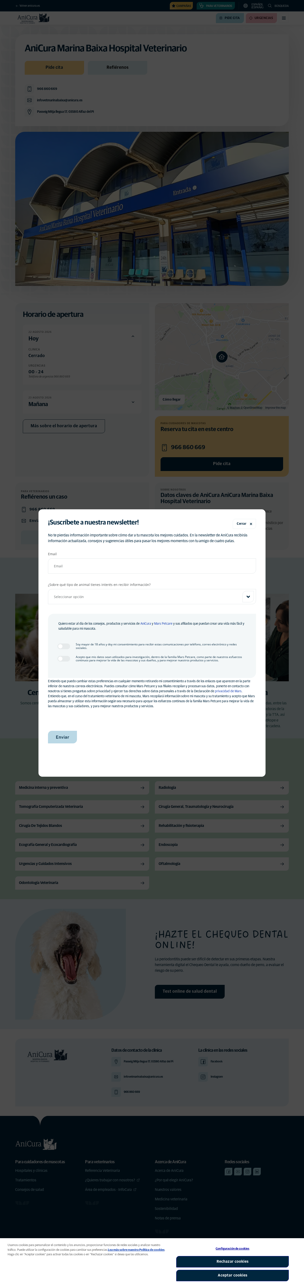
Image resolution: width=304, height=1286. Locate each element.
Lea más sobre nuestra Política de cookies (136, 1250)
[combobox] (152, 596)
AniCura (145, 623)
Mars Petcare (163, 623)
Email (52, 554)
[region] (152, 1262)
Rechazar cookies (233, 1261)
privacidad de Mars (228, 691)
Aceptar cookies (232, 1275)
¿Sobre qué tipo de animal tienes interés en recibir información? (99, 584)
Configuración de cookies (232, 1248)
